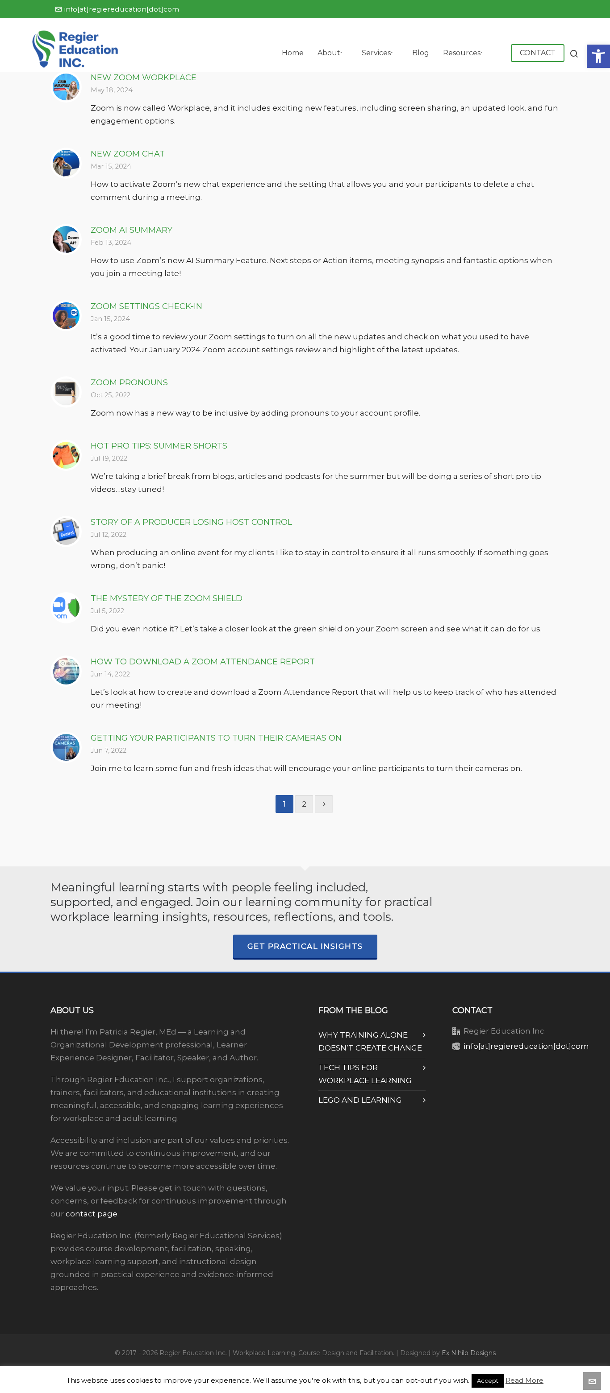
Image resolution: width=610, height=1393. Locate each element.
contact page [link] (91, 1213)
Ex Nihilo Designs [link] (469, 1353)
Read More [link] (524, 1380)
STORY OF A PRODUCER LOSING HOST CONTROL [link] (191, 522)
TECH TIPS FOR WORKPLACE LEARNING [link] (365, 1074)
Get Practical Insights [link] (305, 946)
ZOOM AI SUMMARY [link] (131, 230)
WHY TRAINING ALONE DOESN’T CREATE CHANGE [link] (370, 1041)
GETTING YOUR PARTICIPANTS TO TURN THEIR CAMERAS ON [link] (216, 738)
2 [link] (304, 804)
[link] (598, 56)
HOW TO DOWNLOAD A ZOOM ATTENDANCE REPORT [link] (203, 662)
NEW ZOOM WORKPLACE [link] (143, 77)
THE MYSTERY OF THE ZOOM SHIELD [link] (166, 598)
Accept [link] (487, 1380)
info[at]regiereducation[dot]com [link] (121, 9)
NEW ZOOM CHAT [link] (128, 154)
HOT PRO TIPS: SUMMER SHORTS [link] (159, 446)
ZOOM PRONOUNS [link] (129, 382)
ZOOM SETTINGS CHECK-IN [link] (146, 306)
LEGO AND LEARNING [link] (360, 1100)
